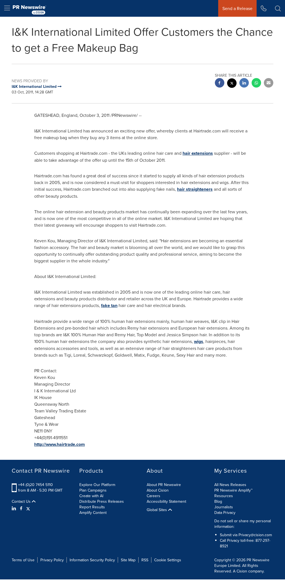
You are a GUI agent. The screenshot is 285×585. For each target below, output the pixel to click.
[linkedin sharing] (244, 83)
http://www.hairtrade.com (59, 444)
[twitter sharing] (232, 83)
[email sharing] (268, 83)
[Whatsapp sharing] (256, 83)
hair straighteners (195, 189)
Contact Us (22, 501)
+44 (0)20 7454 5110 (35, 484)
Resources (223, 496)
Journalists (223, 507)
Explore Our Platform (97, 484)
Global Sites (157, 510)
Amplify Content (93, 512)
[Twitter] (28, 508)
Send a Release (237, 8)
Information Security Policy (92, 560)
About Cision (158, 490)
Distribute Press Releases (101, 501)
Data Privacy (224, 512)
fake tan (109, 305)
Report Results (92, 507)
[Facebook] (21, 508)
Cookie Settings (167, 560)
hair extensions (198, 153)
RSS (144, 560)
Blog (218, 501)
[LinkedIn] (15, 508)
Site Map (128, 560)
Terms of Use (23, 560)
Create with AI (91, 496)
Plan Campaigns (93, 490)
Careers (153, 496)
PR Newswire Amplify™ (233, 490)
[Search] (278, 8)
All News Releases (230, 484)
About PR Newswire (164, 484)
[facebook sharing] (219, 83)
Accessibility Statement (166, 501)
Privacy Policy (52, 560)
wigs (198, 341)
